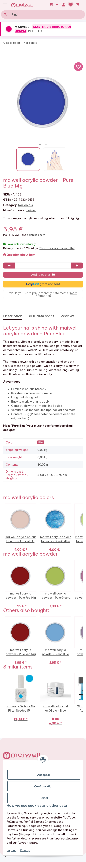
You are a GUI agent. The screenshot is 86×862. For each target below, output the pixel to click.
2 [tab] (46, 144)
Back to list (13, 42)
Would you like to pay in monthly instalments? (43, 294)
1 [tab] (40, 144)
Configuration (43, 786)
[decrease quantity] (9, 266)
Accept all (44, 774)
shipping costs (36, 234)
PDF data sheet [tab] (41, 316)
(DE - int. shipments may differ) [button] (57, 248)
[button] (63, 4)
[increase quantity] (77, 266)
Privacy (25, 850)
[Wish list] (70, 4)
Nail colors (25, 205)
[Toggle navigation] (5, 5)
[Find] (5, 14)
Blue (40, 442)
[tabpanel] (43, 101)
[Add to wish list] (78, 66)
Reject (44, 798)
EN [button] (52, 5)
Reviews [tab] (67, 316)
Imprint (11, 850)
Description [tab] (12, 316)
